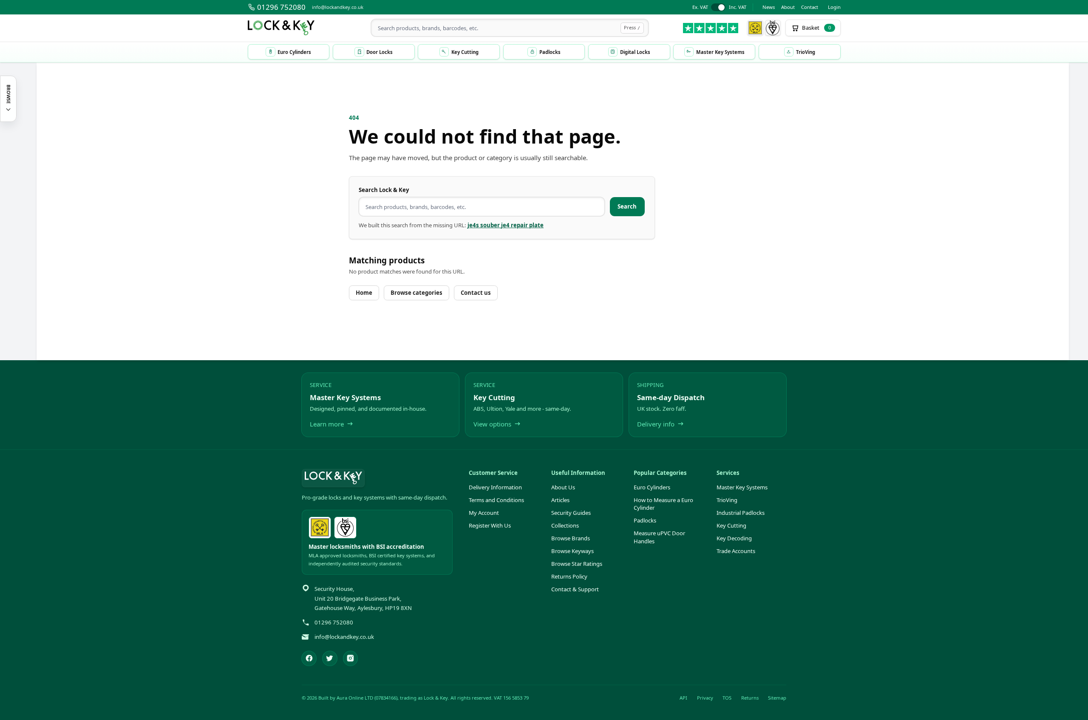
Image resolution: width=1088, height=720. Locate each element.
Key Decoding (734, 538)
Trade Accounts (736, 551)
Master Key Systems (742, 487)
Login (834, 7)
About (788, 7)
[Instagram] (350, 658)
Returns (750, 698)
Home (364, 292)
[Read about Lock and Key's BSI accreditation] (773, 28)
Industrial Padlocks (741, 513)
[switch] (719, 7)
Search (627, 206)
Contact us (476, 292)
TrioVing (727, 500)
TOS (726, 698)
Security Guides (571, 513)
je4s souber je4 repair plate (506, 225)
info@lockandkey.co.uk (337, 7)
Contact (809, 7)
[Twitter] (330, 658)
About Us (563, 487)
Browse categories (416, 292)
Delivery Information (495, 487)
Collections (565, 525)
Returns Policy (569, 576)
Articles (560, 500)
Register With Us (490, 525)
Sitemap (777, 698)
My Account (484, 513)
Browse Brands (570, 538)
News (768, 7)
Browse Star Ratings (576, 564)
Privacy (705, 698)
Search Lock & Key (384, 190)
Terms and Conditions (496, 500)
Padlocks (645, 520)
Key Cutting (731, 525)
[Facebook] (309, 658)
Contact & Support (575, 589)
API (683, 698)
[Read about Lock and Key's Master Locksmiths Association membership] (755, 28)
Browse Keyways (572, 551)
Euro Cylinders (652, 487)
